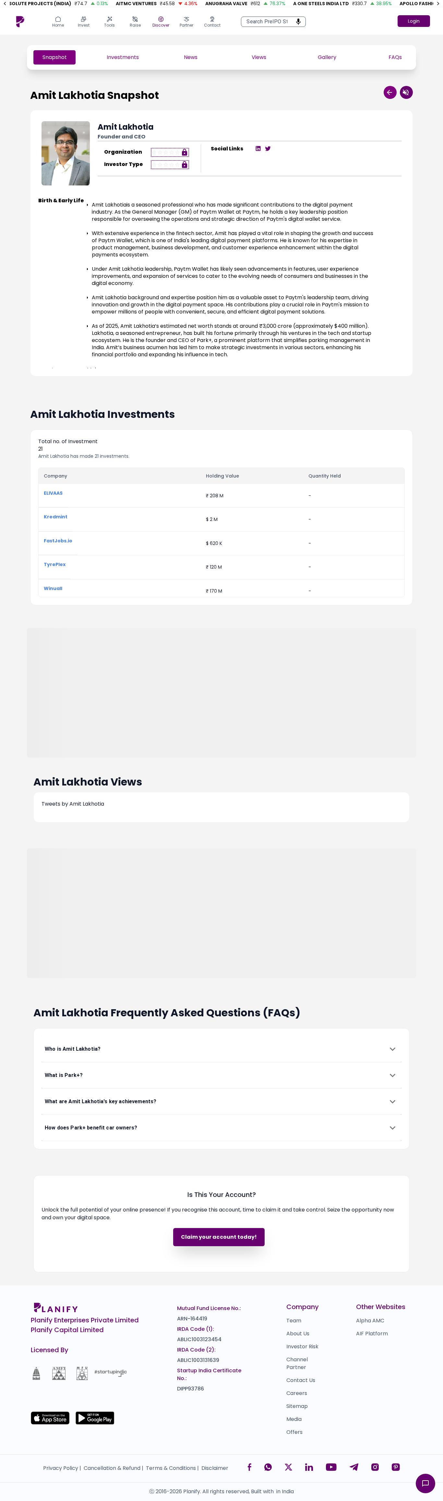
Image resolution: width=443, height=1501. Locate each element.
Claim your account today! (219, 1237)
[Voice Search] (296, 22)
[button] (221, 1049)
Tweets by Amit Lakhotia (73, 804)
